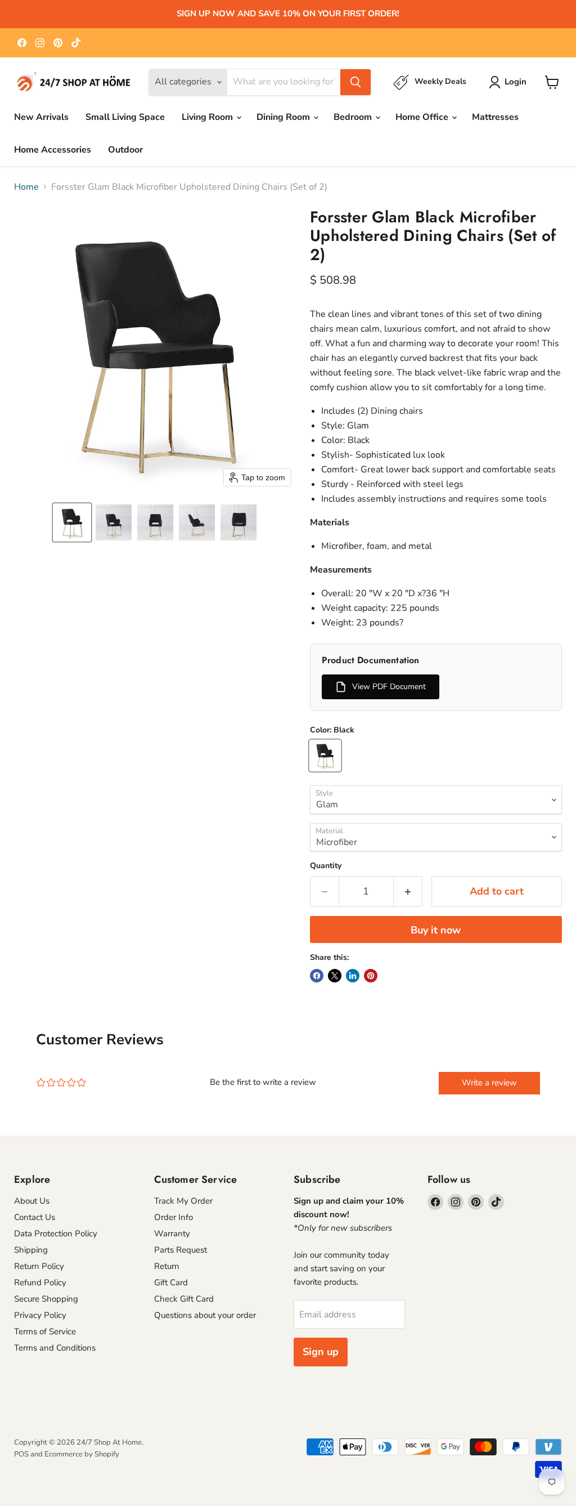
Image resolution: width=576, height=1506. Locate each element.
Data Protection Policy (55, 1233)
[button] (72, 522)
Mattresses (495, 117)
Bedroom (354, 117)
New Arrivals (41, 117)
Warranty (172, 1233)
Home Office (423, 117)
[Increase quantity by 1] (408, 891)
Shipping (31, 1249)
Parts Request (180, 1249)
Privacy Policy (40, 1315)
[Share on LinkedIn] (352, 975)
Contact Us (34, 1217)
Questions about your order (205, 1315)
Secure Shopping (46, 1298)
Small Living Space (125, 117)
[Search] (355, 82)
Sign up (321, 1351)
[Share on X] (334, 975)
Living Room (208, 117)
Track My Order (183, 1200)
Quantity (325, 865)
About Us (32, 1200)
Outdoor (125, 150)
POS (21, 1454)
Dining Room (284, 117)
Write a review (489, 1082)
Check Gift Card (184, 1298)
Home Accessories (52, 150)
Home (26, 187)
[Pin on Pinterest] (370, 975)
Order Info (173, 1217)
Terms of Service (45, 1331)
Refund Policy (40, 1282)
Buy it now (436, 930)
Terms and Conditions (55, 1347)
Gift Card (171, 1282)
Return (166, 1266)
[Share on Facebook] (316, 975)
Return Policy (39, 1266)
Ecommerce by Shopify (81, 1454)
